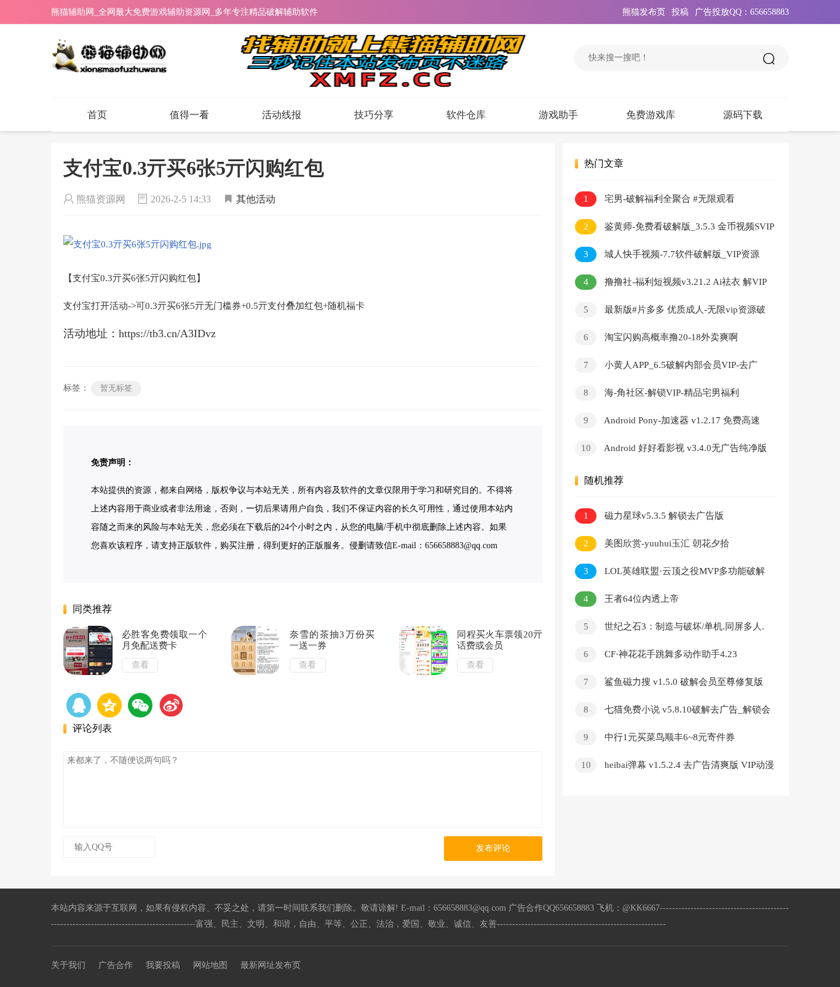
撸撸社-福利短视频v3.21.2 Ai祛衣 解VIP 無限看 (670, 284)
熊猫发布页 (643, 12)
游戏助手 (558, 115)
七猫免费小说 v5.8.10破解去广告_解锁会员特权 (673, 712)
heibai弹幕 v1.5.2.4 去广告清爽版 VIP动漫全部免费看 (674, 767)
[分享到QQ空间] (78, 705)
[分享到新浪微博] (171, 705)
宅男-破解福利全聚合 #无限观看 (659, 199)
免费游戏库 (650, 115)
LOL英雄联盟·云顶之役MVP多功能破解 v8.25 (670, 573)
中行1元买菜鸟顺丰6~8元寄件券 (659, 737)
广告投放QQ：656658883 (742, 12)
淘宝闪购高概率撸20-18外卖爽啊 (661, 337)
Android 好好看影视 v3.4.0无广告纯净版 (674, 448)
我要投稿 (163, 965)
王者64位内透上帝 (632, 599)
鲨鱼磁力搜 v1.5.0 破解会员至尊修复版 (674, 682)
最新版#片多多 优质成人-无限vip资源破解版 (670, 312)
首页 (97, 115)
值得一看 (189, 115)
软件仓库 (466, 115)
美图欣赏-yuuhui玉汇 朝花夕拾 (657, 543)
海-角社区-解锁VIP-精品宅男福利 (662, 393)
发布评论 (493, 848)
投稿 (680, 12)
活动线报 (281, 115)
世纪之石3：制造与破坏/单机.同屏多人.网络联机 (669, 628)
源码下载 (743, 115)
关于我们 (68, 965)
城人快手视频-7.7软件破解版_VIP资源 (672, 254)
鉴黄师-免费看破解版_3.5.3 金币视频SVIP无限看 (674, 229)
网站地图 (210, 965)
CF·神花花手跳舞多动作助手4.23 (661, 654)
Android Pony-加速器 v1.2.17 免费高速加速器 (667, 422)
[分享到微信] (140, 705)
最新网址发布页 (270, 965)
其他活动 (255, 199)
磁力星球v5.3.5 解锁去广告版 (654, 516)
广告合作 (115, 965)
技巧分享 (374, 115)
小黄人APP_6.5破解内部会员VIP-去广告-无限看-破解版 (666, 367)
